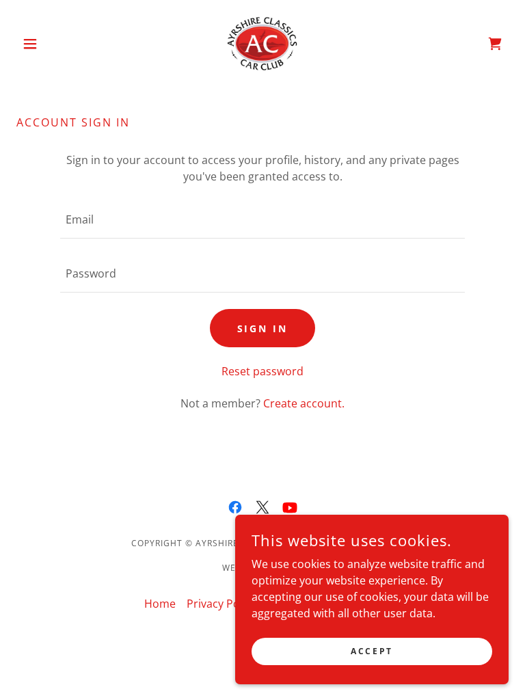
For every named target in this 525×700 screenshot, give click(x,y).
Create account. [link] (304, 403)
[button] (53, 43)
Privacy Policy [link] (221, 603)
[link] (262, 43)
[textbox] (262, 220)
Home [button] (160, 603)
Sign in (262, 328)
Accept (371, 651)
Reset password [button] (262, 371)
